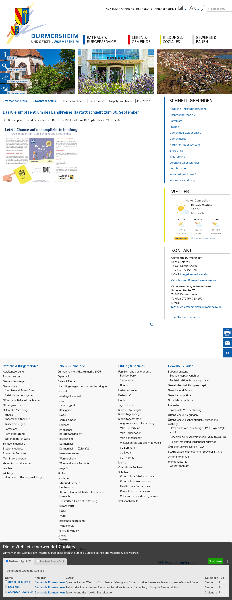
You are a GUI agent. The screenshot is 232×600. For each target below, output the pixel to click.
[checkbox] (7, 561)
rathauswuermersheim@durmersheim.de (196, 307)
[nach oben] (227, 356)
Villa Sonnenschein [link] (131, 438)
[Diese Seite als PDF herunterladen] (227, 336)
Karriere (127, 8)
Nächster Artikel (45, 101)
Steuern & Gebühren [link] (15, 453)
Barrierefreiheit (163, 8)
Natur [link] (62, 415)
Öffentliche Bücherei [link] (130, 467)
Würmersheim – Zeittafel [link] (74, 463)
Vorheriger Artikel (15, 101)
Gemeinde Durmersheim (50, 582)
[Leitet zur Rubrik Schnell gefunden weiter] (5, 66)
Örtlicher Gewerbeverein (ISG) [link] (186, 446)
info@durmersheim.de (194, 274)
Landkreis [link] (63, 478)
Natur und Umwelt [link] (69, 483)
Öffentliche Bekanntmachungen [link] (22, 400)
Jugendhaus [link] (125, 405)
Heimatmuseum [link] (69, 453)
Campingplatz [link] (68, 405)
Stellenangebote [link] (13, 448)
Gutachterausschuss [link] (180, 400)
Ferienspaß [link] (125, 395)
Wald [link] (62, 515)
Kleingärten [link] (66, 410)
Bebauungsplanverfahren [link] (185, 375)
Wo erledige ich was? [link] (17, 438)
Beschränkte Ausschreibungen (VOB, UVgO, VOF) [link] (199, 437)
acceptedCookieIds (20, 592)
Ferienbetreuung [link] (128, 390)
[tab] (18, 561)
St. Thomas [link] (127, 457)
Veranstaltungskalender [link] (17, 463)
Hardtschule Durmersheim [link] (136, 486)
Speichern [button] (215, 561)
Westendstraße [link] (179, 465)
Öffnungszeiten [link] (12, 405)
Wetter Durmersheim (198, 200)
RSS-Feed (142, 8)
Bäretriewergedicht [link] (71, 434)
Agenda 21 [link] (64, 376)
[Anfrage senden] (227, 346)
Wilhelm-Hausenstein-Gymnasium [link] (140, 496)
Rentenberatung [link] (15, 434)
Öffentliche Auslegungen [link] (183, 415)
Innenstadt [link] (175, 405)
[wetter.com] (181, 239)
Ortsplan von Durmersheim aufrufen (193, 280)
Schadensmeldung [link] (14, 443)
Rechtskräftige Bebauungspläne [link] (189, 380)
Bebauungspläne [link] (178, 371)
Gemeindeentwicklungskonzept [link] (187, 385)
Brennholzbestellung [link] (72, 520)
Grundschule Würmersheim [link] (136, 481)
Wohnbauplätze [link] (177, 461)
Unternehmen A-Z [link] (178, 456)
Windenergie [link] (66, 525)
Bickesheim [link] (66, 438)
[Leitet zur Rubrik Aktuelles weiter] (5, 54)
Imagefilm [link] (64, 468)
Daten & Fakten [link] (67, 381)
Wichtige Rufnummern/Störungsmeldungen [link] (23, 475)
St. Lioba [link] (125, 452)
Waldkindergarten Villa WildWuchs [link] (140, 442)
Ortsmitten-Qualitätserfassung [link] (78, 501)
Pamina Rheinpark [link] (68, 530)
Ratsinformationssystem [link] (19, 395)
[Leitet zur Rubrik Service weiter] (5, 78)
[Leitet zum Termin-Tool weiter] (5, 89)
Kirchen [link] (62, 473)
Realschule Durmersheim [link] (135, 491)
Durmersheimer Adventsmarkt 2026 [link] (79, 371)
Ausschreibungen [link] (15, 424)
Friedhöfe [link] (63, 425)
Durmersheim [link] (67, 443)
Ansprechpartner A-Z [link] (17, 419)
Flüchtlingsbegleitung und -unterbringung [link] (83, 386)
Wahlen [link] (7, 468)
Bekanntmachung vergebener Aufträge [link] (193, 442)
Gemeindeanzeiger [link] (14, 381)
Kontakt (112, 8)
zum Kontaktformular (184, 317)
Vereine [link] (63, 539)
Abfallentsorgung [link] (13, 371)
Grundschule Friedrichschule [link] (137, 476)
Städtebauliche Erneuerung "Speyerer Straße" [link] (195, 451)
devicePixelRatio (19, 581)
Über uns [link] (125, 385)
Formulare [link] (11, 429)
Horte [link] (121, 400)
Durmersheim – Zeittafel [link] (74, 448)
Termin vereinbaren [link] (14, 458)
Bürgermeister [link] (11, 376)
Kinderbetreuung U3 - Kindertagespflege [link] (131, 412)
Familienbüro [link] (128, 375)
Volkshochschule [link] (128, 501)
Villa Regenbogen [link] (130, 433)
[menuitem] (182, 8)
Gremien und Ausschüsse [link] (19, 390)
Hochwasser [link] (66, 487)
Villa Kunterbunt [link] (130, 428)
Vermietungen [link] (67, 420)
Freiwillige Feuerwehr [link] (70, 396)
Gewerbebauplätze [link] (179, 395)
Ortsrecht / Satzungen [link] (16, 410)
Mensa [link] (122, 462)
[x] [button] (226, 561)
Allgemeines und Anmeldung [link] (137, 423)
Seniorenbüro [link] (128, 380)
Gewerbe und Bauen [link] (180, 390)
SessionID (14, 587)
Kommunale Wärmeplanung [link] (185, 410)
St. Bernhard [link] (127, 447)
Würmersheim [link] (67, 458)
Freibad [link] (62, 391)
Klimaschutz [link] (66, 506)
